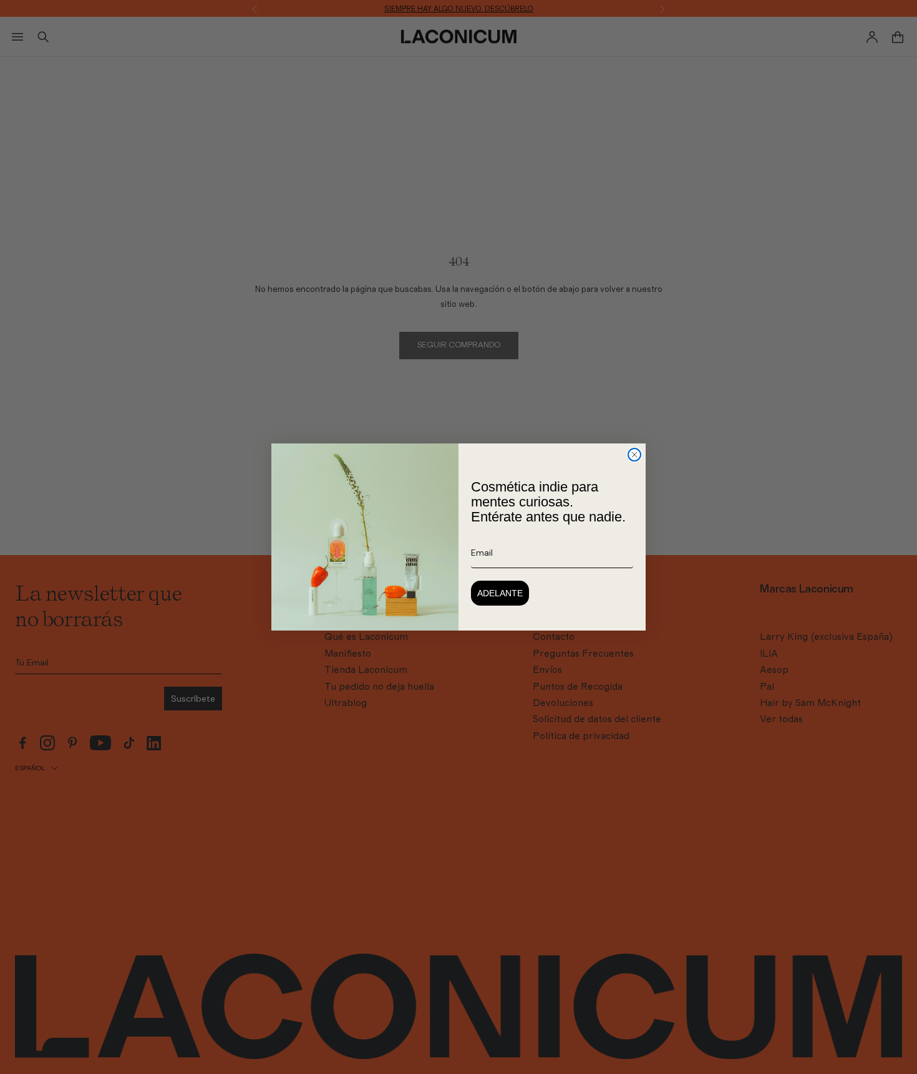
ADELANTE (500, 593)
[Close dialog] (634, 454)
